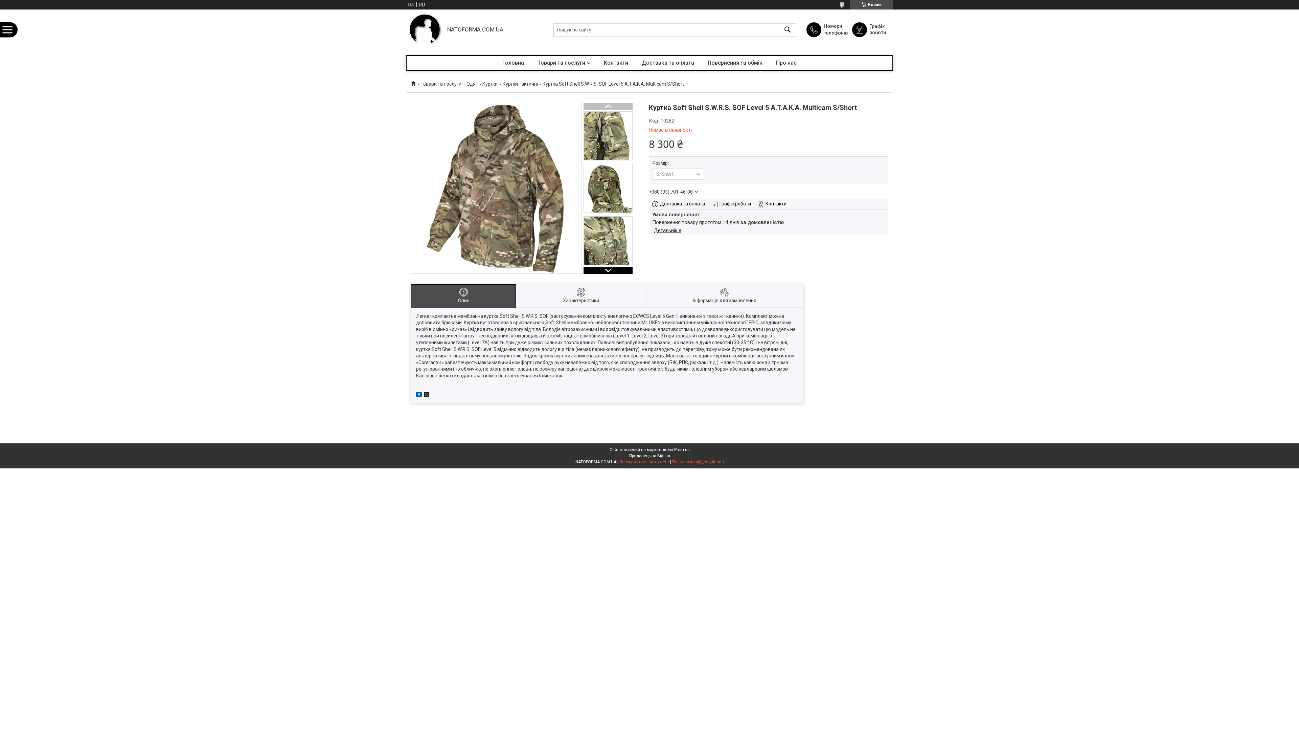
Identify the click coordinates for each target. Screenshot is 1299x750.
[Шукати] (787, 29)
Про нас (786, 63)
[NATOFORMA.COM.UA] (425, 29)
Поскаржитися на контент (644, 462)
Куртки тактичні (520, 84)
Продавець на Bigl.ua (649, 456)
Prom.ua (682, 449)
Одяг (472, 84)
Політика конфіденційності (698, 462)
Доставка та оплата (668, 63)
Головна (513, 63)
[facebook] (419, 395)
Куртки (490, 84)
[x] (426, 395)
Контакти (616, 63)
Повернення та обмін (735, 63)
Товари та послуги (561, 63)
